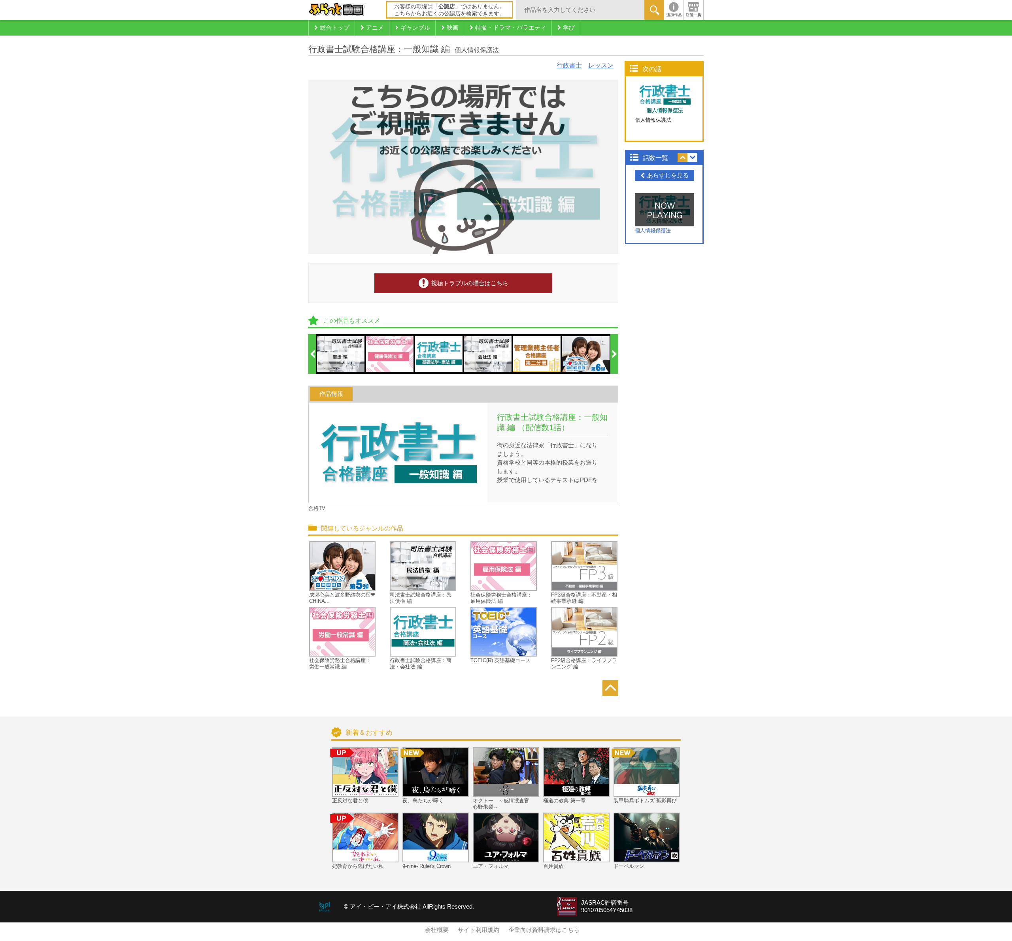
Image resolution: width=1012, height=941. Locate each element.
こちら (402, 13)
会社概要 (437, 930)
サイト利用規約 (478, 930)
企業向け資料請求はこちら (544, 930)
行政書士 (569, 65)
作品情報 (331, 394)
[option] (341, 354)
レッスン (601, 65)
